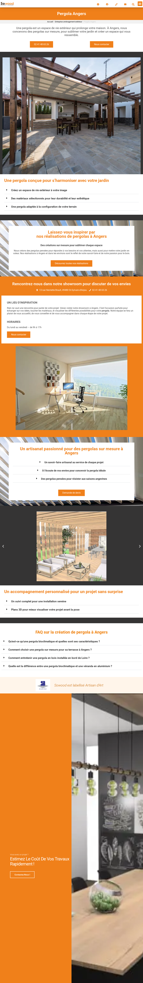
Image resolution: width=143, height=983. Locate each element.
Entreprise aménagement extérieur (68, 22)
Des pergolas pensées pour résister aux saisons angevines (74, 478)
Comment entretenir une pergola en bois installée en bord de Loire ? (49, 658)
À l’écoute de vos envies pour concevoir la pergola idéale (74, 470)
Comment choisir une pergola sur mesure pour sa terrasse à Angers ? (50, 649)
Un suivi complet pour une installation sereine (38, 601)
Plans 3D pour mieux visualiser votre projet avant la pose (45, 609)
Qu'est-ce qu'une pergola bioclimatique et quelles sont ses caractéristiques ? (54, 641)
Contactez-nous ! (22, 875)
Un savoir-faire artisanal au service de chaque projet (73, 462)
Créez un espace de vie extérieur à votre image (39, 190)
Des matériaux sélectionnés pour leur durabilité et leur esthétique (50, 198)
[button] (133, 4)
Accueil (50, 22)
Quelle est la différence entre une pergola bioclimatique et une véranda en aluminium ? (60, 666)
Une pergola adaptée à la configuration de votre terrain (44, 206)
